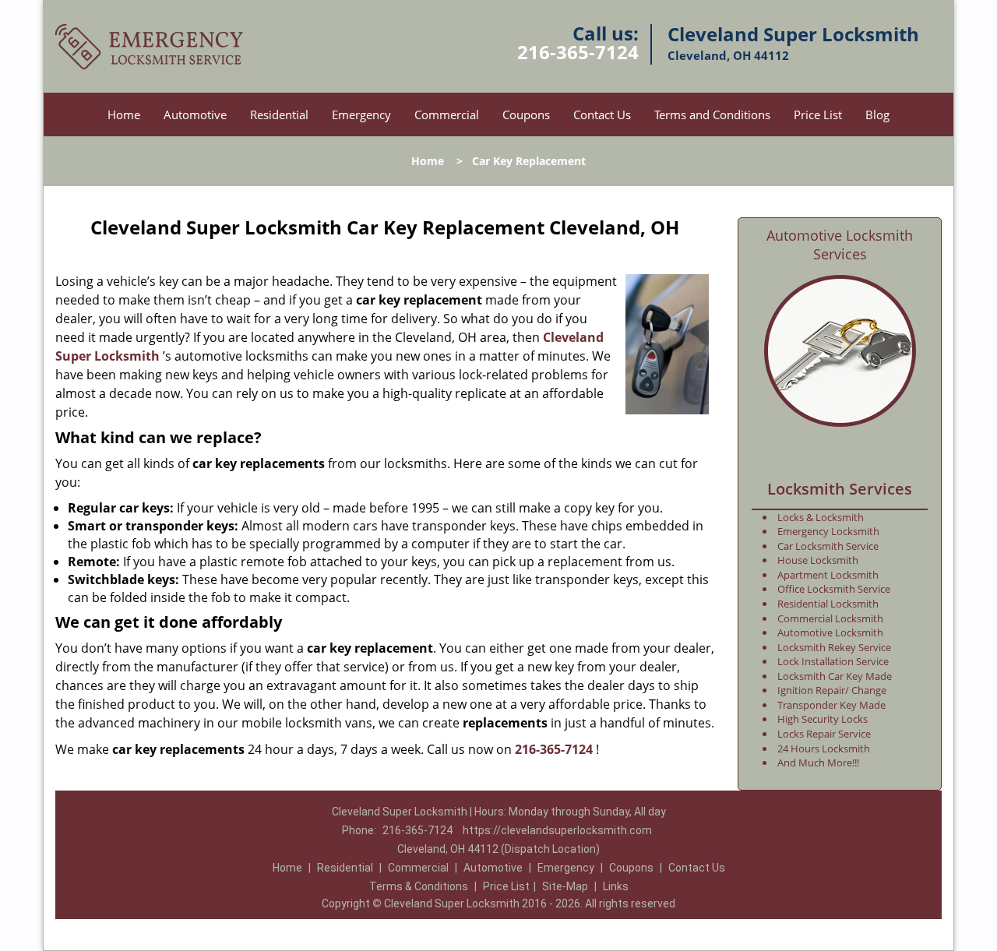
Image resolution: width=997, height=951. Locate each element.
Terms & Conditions (418, 886)
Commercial (446, 114)
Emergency (361, 114)
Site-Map (565, 886)
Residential (279, 114)
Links (616, 886)
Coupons (526, 114)
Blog (877, 114)
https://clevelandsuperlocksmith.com (557, 830)
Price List (818, 114)
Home (123, 114)
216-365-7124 (578, 52)
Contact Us (602, 114)
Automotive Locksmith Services (839, 244)
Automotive (195, 114)
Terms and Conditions (712, 114)
